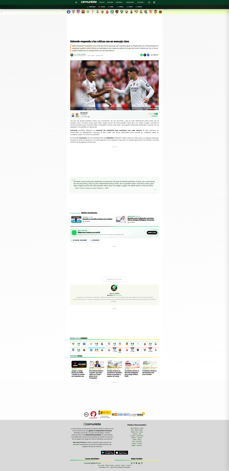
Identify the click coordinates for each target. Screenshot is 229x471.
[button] (154, 55)
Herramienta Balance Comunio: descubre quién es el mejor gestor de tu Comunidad (96, 374)
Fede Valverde (84, 113)
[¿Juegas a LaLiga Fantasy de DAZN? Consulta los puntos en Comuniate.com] (79, 364)
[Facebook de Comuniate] (134, 463)
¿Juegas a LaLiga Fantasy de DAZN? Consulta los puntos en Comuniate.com (78, 373)
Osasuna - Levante (137, 443)
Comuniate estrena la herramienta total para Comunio (149, 372)
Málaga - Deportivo (137, 445)
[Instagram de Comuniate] (142, 463)
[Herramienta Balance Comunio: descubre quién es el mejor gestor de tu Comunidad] (96, 364)
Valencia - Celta (137, 434)
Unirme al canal (152, 232)
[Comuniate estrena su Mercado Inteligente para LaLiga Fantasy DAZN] (132, 364)
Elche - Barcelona (137, 441)
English (123, 465)
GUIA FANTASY (95, 240)
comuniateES (118, 295)
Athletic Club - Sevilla (137, 432)
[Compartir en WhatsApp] (141, 55)
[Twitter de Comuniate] (136, 463)
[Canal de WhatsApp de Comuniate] (132, 463)
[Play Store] (108, 452)
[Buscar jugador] (149, 2)
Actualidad (80, 240)
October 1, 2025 (103, 188)
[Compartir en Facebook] (148, 55)
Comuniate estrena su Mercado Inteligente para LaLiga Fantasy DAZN (132, 373)
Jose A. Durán (81, 54)
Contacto (128, 465)
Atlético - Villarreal (137, 438)
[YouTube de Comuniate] (139, 463)
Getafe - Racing (137, 439)
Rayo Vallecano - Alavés (136, 428)
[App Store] (121, 452)
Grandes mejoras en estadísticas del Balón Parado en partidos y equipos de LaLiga (114, 373)
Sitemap (117, 465)
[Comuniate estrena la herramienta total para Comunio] (149, 364)
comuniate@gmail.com (92, 463)
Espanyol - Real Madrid (137, 436)
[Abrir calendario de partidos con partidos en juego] (154, 2)
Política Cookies (109, 465)
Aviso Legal (101, 465)
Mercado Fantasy (79, 442)
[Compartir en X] (144, 55)
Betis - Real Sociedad (137, 430)
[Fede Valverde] (77, 115)
